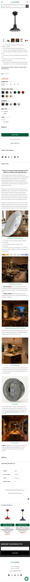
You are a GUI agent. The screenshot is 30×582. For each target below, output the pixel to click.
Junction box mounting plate (11, 411)
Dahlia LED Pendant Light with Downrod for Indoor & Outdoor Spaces (22, 529)
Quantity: (4, 127)
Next (28, 522)
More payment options (15, 139)
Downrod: (6, 101)
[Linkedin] (15, 157)
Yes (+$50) (6, 122)
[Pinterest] (18, 157)
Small (4, 113)
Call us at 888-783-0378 (15, 571)
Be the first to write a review (15, 493)
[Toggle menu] (2, 2)
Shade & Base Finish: (9, 89)
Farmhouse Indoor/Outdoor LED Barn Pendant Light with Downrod (7, 530)
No (4, 119)
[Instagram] (21, 575)
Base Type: (6, 109)
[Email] (5, 157)
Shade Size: (7, 81)
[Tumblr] (18, 575)
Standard (5, 111)
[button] (15, 143)
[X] (11, 157)
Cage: (5, 117)
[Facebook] (2, 157)
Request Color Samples (7, 150)
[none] (15, 23)
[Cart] (28, 2)
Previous (1, 522)
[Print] (8, 157)
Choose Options (7, 525)
